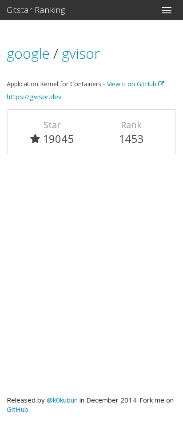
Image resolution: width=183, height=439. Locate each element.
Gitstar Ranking (36, 10)
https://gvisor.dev (34, 96)
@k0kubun (62, 399)
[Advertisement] (91, 279)
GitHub (17, 409)
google (30, 53)
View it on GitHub (132, 84)
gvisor (81, 53)
